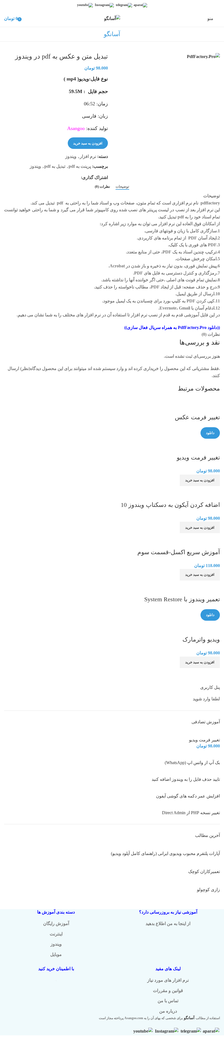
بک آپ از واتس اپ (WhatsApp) (192, 762)
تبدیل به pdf (54, 166)
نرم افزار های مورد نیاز (168, 980)
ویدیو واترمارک (201, 639)
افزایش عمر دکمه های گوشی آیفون (188, 796)
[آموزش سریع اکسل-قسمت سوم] (201, 536)
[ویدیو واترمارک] (204, 624)
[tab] (122, 186)
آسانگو (189, 1018)
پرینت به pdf (80, 166)
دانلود (210, 433)
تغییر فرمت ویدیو (198, 457)
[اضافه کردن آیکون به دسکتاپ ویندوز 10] (193, 489)
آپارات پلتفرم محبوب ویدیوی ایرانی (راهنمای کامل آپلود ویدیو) (165, 853)
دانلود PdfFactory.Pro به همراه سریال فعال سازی (172, 327)
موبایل (56, 954)
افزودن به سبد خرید (87, 143)
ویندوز (70, 156)
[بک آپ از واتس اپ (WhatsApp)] (201, 756)
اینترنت (56, 934)
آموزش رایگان (56, 923)
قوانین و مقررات (168, 990)
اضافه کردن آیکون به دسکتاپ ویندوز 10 (170, 504)
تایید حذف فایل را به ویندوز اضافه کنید (186, 779)
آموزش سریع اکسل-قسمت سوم (178, 552)
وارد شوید (201, 699)
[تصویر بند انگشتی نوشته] (196, 847)
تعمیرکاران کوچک (204, 871)
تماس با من (168, 1000)
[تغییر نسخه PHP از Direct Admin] (208, 806)
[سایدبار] (217, 1042)
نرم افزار (88, 156)
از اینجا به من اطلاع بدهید (168, 923)
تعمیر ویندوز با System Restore (182, 599)
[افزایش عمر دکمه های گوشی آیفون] (201, 789)
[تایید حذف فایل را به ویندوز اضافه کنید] (204, 772)
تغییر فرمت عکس (197, 417)
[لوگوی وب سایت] (112, 18)
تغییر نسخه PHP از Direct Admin (191, 812)
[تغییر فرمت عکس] (201, 402)
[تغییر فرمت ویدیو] (202, 442)
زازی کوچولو (208, 889)
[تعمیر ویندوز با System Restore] (207, 584)
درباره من (168, 1011)
